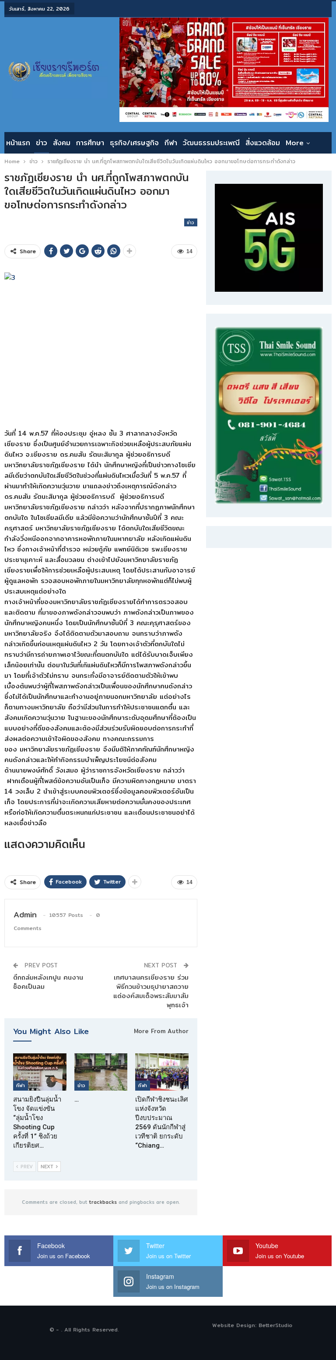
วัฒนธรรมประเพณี (211, 142)
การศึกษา (90, 142)
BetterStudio (275, 1325)
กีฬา (170, 142)
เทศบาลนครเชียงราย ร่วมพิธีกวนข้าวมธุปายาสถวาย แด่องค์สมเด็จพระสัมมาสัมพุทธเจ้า (151, 991)
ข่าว (41, 142)
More (295, 142)
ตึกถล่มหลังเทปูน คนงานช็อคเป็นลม (48, 981)
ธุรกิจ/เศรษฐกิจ (134, 142)
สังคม (61, 142)
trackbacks (103, 1202)
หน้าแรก (18, 142)
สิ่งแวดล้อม (262, 142)
